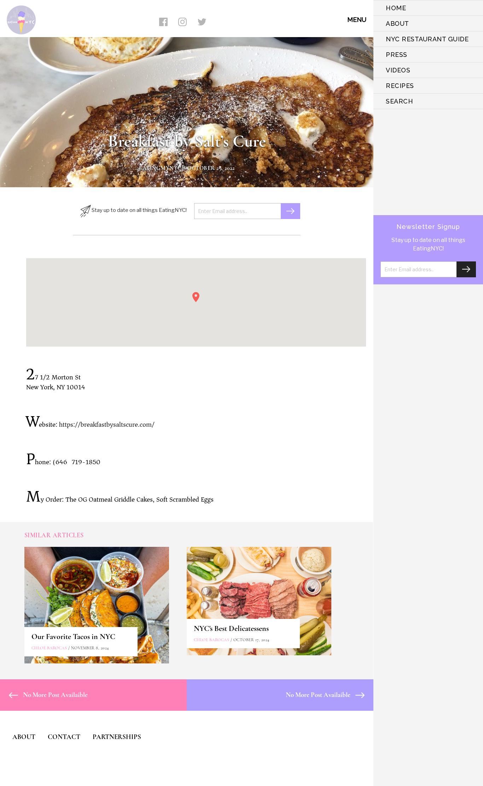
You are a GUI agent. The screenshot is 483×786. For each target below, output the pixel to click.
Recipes (400, 85)
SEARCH (399, 101)
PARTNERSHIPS (117, 737)
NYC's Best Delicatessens (231, 628)
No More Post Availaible (55, 695)
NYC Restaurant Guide (427, 39)
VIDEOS (398, 70)
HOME (396, 8)
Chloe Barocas (49, 647)
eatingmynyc (160, 168)
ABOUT (397, 23)
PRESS (396, 54)
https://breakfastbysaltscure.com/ (107, 425)
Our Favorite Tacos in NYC (73, 636)
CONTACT (64, 737)
